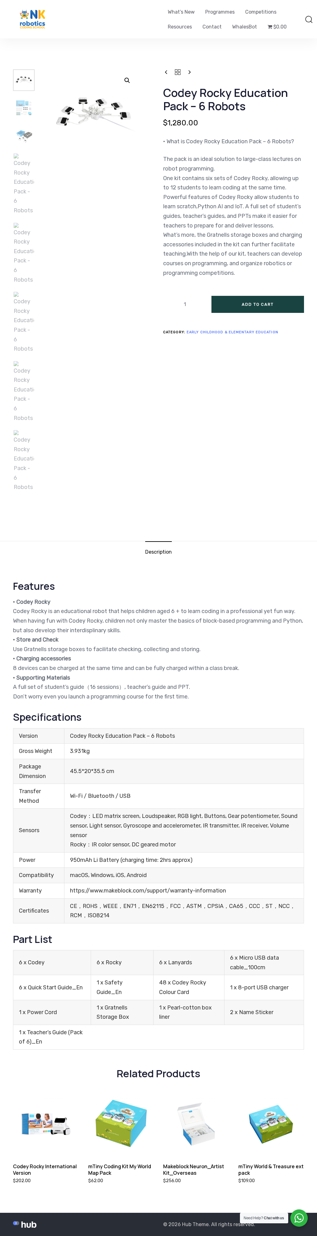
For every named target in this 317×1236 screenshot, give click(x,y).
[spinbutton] (185, 304)
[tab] (158, 552)
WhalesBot (244, 27)
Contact (212, 27)
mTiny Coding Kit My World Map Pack (119, 1169)
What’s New (181, 12)
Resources (180, 27)
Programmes (220, 12)
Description (158, 552)
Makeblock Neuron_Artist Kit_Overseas (193, 1169)
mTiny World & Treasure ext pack (271, 1169)
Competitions (260, 12)
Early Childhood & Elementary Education (232, 332)
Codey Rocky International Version (45, 1169)
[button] (308, 19)
